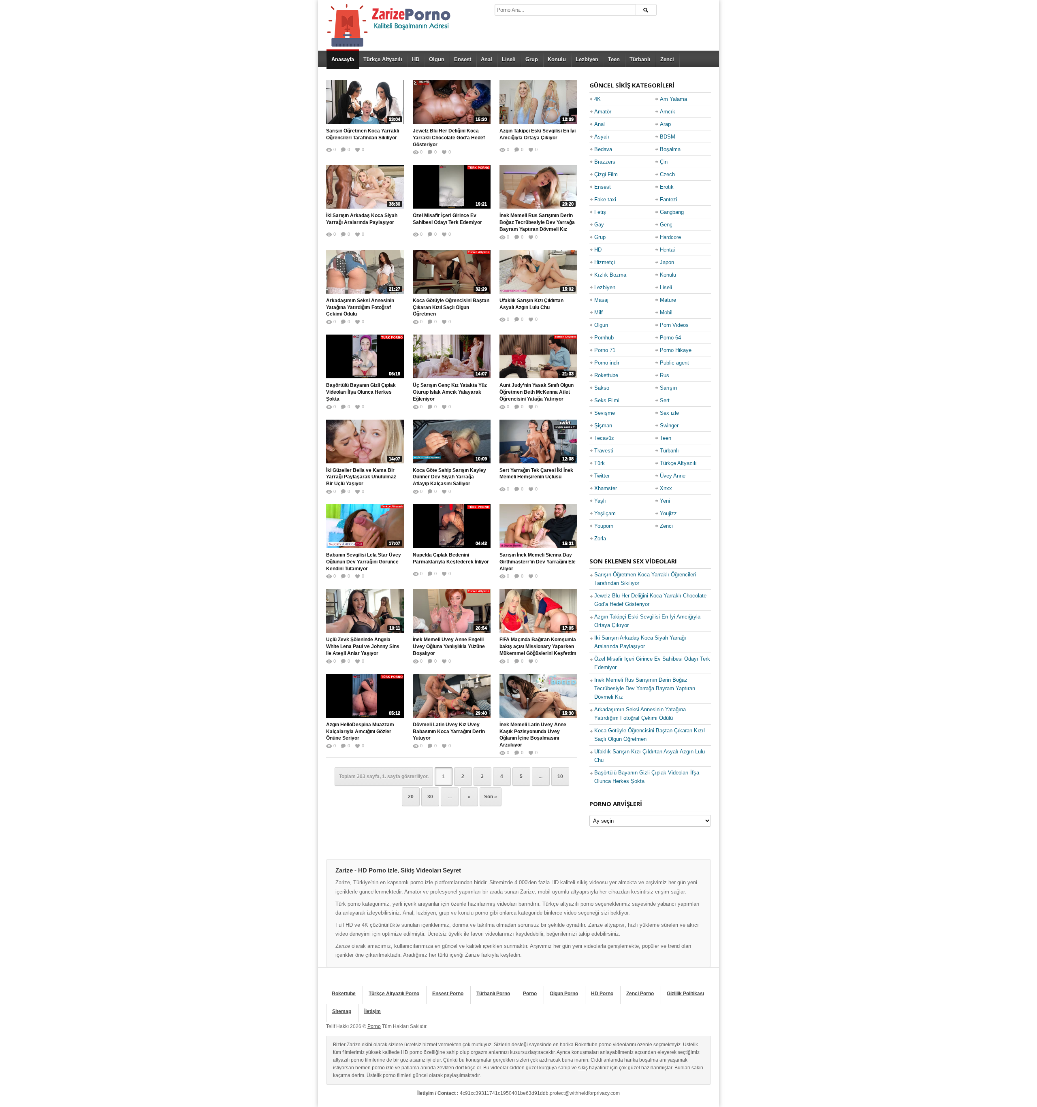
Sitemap (341, 1011)
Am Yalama (673, 99)
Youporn (603, 526)
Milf (598, 312)
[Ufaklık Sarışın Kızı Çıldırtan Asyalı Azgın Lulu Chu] (538, 271)
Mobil (666, 312)
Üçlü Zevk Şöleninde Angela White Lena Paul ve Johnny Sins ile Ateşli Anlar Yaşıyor (362, 646)
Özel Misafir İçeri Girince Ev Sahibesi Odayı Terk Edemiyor (447, 219)
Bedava (603, 149)
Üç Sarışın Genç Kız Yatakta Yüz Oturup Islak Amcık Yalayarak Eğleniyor (450, 392)
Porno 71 (604, 350)
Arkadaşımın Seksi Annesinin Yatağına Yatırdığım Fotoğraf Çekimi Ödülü (360, 307)
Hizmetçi (604, 262)
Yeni (665, 501)
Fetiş (600, 212)
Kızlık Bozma (610, 275)
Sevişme (604, 413)
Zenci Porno (640, 993)
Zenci (667, 59)
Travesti (603, 451)
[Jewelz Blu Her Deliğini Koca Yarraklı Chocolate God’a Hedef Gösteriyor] (451, 102)
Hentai (667, 250)
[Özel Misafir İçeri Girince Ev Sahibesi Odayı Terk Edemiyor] (451, 186)
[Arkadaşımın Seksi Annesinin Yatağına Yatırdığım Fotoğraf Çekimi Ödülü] (365, 271)
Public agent (674, 363)
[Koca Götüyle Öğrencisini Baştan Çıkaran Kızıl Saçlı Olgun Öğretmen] (451, 271)
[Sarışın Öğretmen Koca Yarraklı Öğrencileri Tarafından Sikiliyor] (365, 102)
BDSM (667, 137)
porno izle (383, 1068)
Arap (665, 124)
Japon (667, 262)
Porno (530, 993)
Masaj (601, 300)
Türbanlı (640, 59)
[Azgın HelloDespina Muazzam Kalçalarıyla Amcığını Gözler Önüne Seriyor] (365, 695)
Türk (599, 463)
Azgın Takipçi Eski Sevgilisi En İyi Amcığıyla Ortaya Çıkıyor (537, 134)
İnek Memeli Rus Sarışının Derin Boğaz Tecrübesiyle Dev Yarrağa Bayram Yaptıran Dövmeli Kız (537, 222)
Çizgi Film (606, 174)
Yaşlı (600, 501)
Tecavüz (604, 438)
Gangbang (672, 212)
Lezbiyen (587, 59)
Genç (666, 225)
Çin (664, 162)
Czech (667, 174)
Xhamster (605, 488)
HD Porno (602, 993)
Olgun (436, 59)
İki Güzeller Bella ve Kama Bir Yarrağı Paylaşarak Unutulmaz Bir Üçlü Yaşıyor (361, 477)
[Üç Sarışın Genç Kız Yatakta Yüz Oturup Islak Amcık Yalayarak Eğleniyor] (451, 356)
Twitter (602, 476)
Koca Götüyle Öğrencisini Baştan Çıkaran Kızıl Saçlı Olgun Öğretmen (451, 307)
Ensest (462, 59)
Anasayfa (342, 59)
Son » (490, 797)
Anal (486, 59)
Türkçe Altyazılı (382, 59)
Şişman (603, 425)
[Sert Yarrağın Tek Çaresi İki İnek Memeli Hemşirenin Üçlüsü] (538, 441)
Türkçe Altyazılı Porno (394, 993)
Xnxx (666, 488)
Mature (668, 300)
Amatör (602, 112)
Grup (531, 59)
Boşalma (670, 149)
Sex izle (669, 413)
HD (415, 59)
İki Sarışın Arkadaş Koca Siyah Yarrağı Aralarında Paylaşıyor (361, 219)
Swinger (669, 425)
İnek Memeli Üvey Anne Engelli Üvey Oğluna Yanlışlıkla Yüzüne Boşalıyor (449, 646)
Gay (599, 225)
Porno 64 (670, 338)
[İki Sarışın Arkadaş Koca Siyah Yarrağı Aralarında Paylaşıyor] (365, 186)
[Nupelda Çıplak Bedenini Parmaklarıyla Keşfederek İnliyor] (451, 526)
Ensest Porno (447, 993)
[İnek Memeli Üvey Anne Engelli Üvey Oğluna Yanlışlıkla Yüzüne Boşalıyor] (451, 610)
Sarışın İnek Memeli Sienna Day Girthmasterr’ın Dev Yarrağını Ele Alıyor (537, 562)
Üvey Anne (672, 476)
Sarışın (668, 388)
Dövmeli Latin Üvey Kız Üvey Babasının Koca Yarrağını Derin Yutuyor (449, 731)
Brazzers (604, 162)
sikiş (583, 1068)
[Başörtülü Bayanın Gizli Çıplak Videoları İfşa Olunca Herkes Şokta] (365, 356)
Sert (665, 400)
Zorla (600, 538)
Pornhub (604, 338)
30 (430, 797)
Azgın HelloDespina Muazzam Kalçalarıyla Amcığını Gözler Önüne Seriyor (360, 731)
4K (597, 99)
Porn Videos (674, 325)
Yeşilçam (605, 513)
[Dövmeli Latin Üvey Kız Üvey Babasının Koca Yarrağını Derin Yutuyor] (451, 695)
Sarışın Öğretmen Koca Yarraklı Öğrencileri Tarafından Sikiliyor (362, 134)
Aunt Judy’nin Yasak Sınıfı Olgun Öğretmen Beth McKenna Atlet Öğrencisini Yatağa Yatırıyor (536, 392)
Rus (664, 375)
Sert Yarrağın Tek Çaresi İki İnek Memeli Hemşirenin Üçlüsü (536, 473)
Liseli (509, 59)
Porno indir (606, 363)
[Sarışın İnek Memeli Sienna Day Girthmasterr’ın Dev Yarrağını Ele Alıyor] (538, 526)
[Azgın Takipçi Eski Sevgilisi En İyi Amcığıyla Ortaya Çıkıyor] (538, 102)
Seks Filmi (606, 400)
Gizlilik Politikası (685, 993)
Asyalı (601, 137)
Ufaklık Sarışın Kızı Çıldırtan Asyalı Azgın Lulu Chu (531, 304)
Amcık (667, 112)
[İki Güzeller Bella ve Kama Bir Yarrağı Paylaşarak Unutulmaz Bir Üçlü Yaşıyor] (365, 441)
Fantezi (668, 199)
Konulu (557, 59)
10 (560, 776)
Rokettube (606, 375)
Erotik (667, 187)
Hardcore (670, 237)
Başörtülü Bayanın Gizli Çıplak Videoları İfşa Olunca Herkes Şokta (361, 392)
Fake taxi (605, 199)
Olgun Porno (564, 993)
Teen (614, 59)
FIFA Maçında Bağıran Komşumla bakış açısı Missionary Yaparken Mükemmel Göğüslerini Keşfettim (537, 646)
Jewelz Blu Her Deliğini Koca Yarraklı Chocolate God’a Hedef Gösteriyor (449, 137)
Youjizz (668, 513)
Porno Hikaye (675, 350)
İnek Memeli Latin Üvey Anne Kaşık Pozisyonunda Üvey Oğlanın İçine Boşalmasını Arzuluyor (532, 735)
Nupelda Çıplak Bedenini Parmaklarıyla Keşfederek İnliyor (451, 558)
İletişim (372, 1011)
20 (411, 797)
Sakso (601, 388)
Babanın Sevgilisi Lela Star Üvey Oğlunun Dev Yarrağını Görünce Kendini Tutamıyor (363, 562)
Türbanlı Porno (493, 993)
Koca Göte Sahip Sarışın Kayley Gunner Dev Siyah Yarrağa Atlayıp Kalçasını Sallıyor (449, 477)
